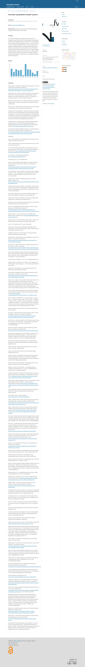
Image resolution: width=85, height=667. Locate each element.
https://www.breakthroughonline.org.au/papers (23, 126)
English (63, 14)
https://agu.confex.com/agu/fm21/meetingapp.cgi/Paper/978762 (22, 431)
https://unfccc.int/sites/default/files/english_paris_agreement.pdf (22, 576)
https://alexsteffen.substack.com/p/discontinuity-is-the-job (20, 523)
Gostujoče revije (65, 31)
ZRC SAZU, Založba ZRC (17, 640)
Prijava (77, 0)
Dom (9, 10)
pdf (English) (46, 45)
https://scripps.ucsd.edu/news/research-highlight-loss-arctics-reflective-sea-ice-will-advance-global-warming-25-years (23, 385)
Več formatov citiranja (47, 61)
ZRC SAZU (64, 24)
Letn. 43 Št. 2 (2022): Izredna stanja (21, 10)
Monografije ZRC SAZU (66, 33)
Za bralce (63, 40)
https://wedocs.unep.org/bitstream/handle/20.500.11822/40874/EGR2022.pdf (24, 566)
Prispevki (52, 103)
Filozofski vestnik (12, 5)
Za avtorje (63, 42)
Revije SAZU (64, 28)
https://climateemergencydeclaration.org (17, 156)
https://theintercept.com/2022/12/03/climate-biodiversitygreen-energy (23, 330)
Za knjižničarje (64, 44)
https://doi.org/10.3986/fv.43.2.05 (17, 25)
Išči (77, 6)
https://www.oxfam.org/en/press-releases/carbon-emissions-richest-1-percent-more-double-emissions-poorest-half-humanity (22, 412)
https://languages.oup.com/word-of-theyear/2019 (18, 396)
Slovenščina (64, 16)
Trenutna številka (20, 6)
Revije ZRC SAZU (65, 26)
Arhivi (27, 6)
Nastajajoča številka (10, 6)
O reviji (31, 6)
